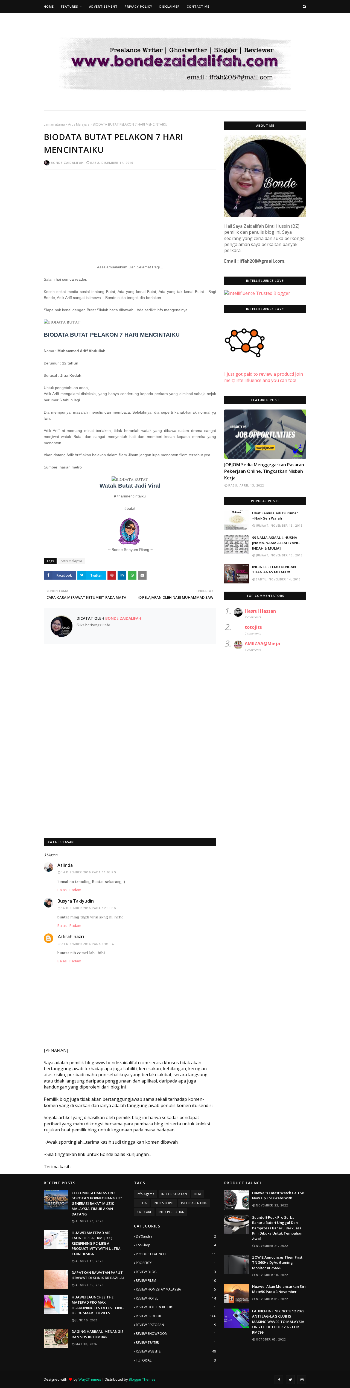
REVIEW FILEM (176, 1280)
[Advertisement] (130, 213)
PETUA (142, 1203)
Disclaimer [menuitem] (169, 6)
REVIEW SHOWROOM (176, 1333)
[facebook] (279, 1379)
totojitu (253, 627)
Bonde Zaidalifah (67, 163)
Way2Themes (89, 1379)
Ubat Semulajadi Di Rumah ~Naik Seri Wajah (275, 516)
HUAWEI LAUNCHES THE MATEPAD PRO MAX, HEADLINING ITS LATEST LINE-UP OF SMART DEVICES (98, 1305)
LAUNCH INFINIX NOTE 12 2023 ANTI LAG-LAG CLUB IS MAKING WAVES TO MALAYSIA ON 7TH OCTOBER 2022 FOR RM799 (278, 1322)
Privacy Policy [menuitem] (138, 6)
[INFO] (265, 434)
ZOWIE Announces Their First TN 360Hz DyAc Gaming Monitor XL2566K (277, 1262)
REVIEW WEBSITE (176, 1351)
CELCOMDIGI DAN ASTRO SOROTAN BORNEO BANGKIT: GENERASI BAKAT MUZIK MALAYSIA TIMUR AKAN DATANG (97, 1203)
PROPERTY (176, 1263)
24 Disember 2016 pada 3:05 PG (87, 944)
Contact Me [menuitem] (198, 6)
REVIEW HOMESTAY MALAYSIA (176, 1289)
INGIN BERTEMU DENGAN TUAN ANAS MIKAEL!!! (274, 569)
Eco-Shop (176, 1245)
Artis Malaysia (78, 124)
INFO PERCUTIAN (172, 1212)
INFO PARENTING (194, 1203)
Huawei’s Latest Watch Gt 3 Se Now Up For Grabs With (278, 1195)
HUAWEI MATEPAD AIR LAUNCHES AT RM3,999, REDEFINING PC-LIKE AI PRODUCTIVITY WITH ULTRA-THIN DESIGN (97, 1243)
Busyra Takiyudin (75, 901)
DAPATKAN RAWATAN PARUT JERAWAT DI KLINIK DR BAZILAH (99, 1275)
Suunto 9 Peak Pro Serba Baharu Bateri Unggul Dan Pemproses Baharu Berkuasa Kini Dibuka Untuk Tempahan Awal (277, 1228)
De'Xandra (176, 1236)
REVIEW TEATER (176, 1342)
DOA (197, 1194)
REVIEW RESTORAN (176, 1324)
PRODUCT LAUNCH (176, 1254)
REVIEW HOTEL (176, 1298)
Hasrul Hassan (260, 611)
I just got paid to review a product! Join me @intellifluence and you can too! (263, 377)
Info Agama (145, 1194)
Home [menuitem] (49, 6)
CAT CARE (144, 1212)
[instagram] (302, 1379)
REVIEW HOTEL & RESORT (176, 1307)
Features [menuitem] (69, 6)
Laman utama (54, 124)
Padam (75, 889)
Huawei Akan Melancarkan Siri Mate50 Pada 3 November (279, 1289)
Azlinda (65, 865)
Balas (62, 889)
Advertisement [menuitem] (103, 6)
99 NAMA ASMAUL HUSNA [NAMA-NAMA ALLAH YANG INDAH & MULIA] (276, 543)
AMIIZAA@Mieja (262, 643)
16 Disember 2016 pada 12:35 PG (88, 908)
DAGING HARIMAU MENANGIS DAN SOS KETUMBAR (98, 1334)
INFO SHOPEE (164, 1203)
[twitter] (290, 1379)
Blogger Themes (142, 1379)
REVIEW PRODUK (176, 1316)
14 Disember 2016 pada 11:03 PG (88, 872)
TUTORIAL (176, 1360)
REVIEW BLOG (176, 1272)
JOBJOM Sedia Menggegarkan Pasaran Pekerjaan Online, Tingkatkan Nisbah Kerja (264, 471)
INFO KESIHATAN (174, 1194)
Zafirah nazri (70, 936)
